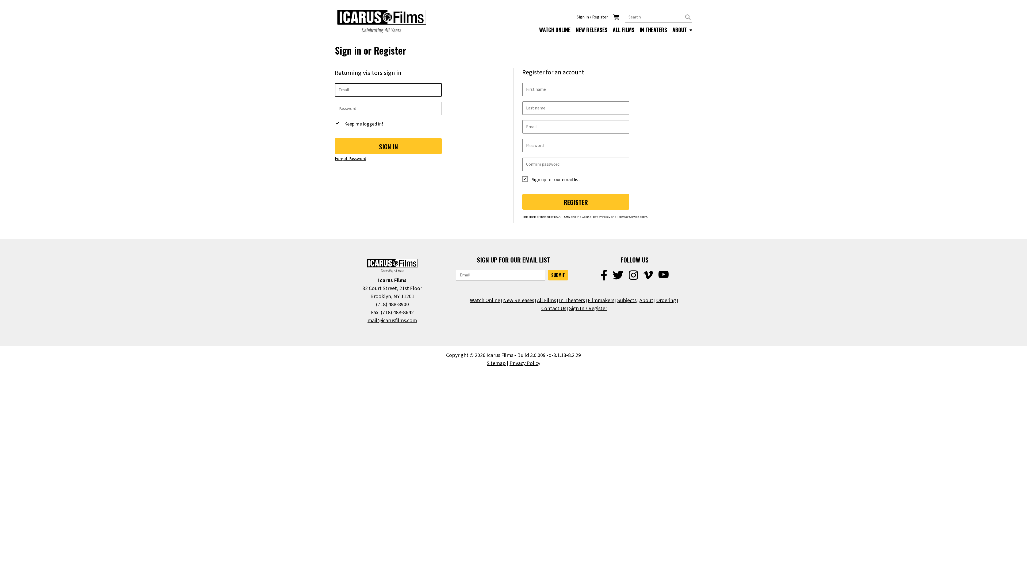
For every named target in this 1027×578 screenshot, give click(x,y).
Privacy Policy (601, 217)
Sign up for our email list (556, 179)
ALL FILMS (623, 30)
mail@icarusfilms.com (392, 320)
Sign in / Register (592, 17)
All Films (546, 300)
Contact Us (553, 308)
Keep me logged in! (363, 124)
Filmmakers (601, 300)
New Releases (518, 300)
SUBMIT (558, 275)
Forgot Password (350, 159)
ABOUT (680, 30)
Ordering (666, 300)
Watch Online (485, 300)
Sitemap (496, 363)
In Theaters (572, 300)
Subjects (627, 300)
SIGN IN (388, 146)
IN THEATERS (653, 30)
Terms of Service (628, 217)
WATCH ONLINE (554, 30)
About (646, 300)
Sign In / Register (588, 308)
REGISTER (576, 202)
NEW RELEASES (591, 30)
